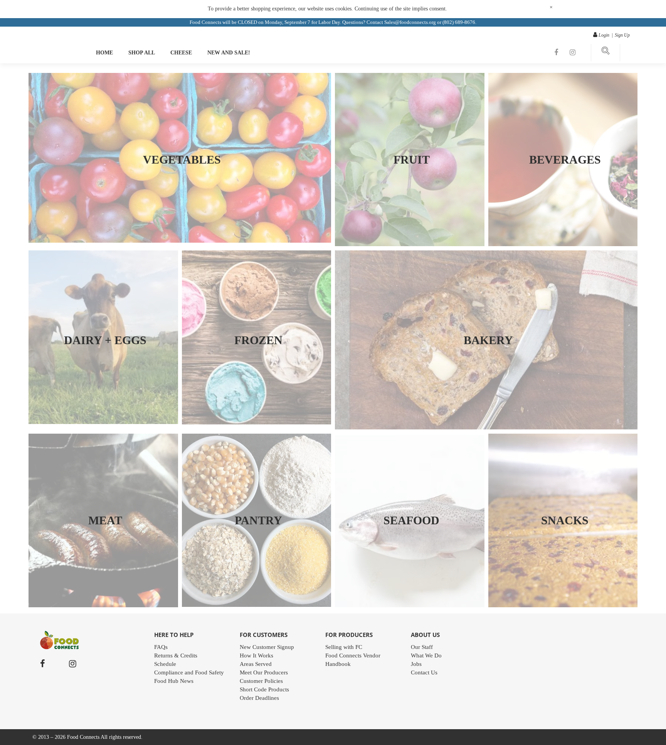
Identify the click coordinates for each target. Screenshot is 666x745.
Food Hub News (173, 681)
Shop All (141, 53)
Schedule (165, 664)
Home (104, 53)
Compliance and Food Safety (189, 672)
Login (603, 35)
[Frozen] (256, 422)
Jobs (416, 664)
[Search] (605, 52)
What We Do (426, 655)
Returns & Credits (175, 655)
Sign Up (622, 35)
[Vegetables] (180, 241)
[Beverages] (563, 244)
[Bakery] (486, 427)
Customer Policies (261, 681)
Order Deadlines (259, 698)
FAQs (161, 647)
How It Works (256, 655)
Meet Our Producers (264, 672)
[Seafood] (409, 605)
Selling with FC (343, 647)
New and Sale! (228, 53)
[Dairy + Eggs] (103, 422)
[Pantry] (256, 605)
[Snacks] (563, 605)
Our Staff (422, 647)
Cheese (181, 53)
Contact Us (424, 672)
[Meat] (103, 605)
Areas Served (256, 664)
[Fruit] (409, 244)
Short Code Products (264, 689)
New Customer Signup (267, 647)
